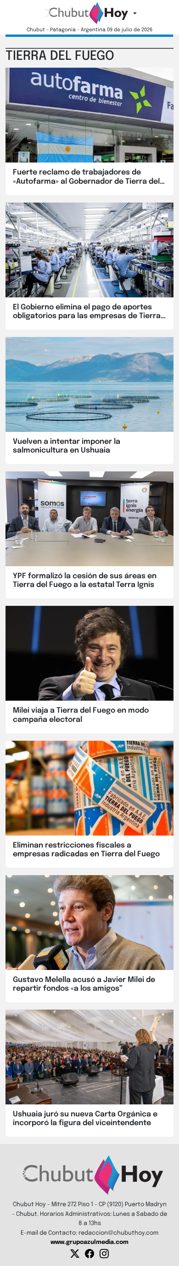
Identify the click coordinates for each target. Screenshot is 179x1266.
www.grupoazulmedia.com (89, 1242)
